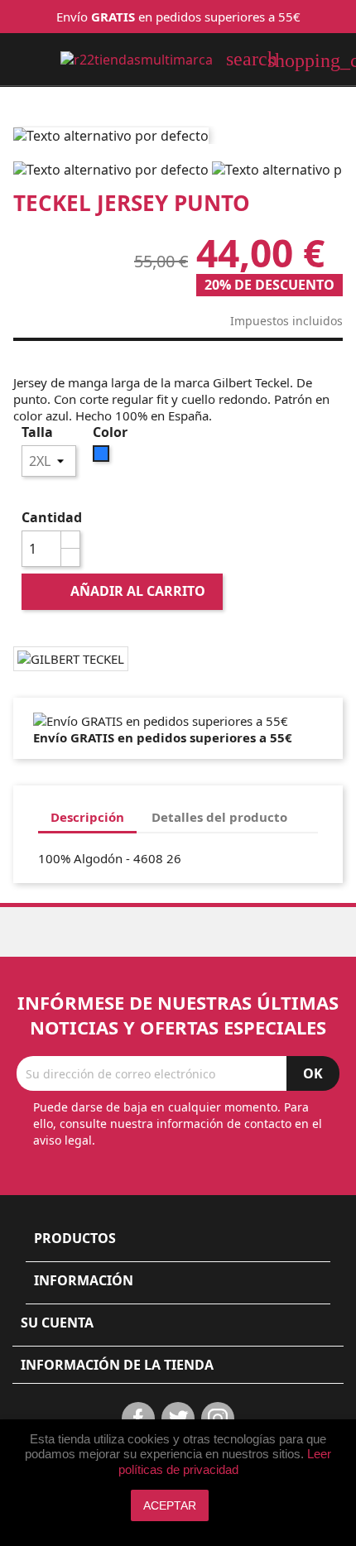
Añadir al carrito (123, 591)
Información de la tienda (117, 1365)
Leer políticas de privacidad (225, 1461)
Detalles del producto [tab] (219, 817)
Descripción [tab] (87, 817)
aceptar (169, 1505)
